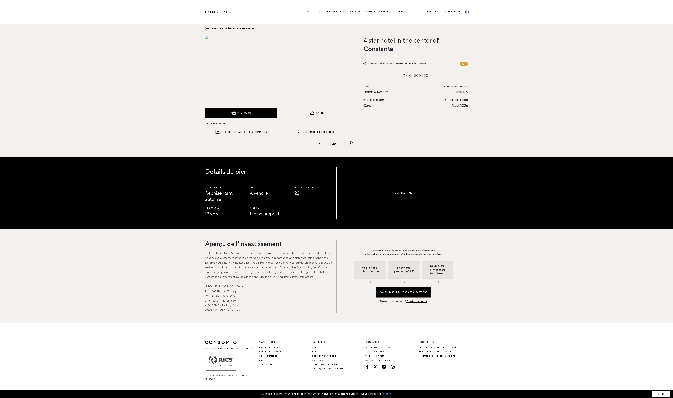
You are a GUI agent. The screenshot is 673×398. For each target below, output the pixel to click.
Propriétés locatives (271, 352)
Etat (252, 187)
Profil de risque (374, 100)
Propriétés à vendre (271, 347)
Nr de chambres (303, 187)
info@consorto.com (378, 347)
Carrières (318, 360)
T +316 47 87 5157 (374, 352)
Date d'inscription (455, 100)
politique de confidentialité (329, 369)
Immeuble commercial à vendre (437, 356)
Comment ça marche (378, 12)
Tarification (402, 12)
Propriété (256, 208)
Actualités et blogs (377, 360)
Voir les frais (403, 193)
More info (387, 393)
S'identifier (433, 12)
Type (366, 86)
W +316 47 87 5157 (375, 356)
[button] (227, 71)
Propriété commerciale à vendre (438, 347)
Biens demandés (335, 12)
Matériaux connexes (217, 123)
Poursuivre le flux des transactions (403, 292)
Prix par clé (212, 208)
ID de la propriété (456, 86)
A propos (355, 12)
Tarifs (315, 352)
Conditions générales (325, 364)
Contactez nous (416, 301)
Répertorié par (214, 187)
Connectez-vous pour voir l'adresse (409, 63)
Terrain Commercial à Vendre (436, 352)
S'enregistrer (453, 12)
